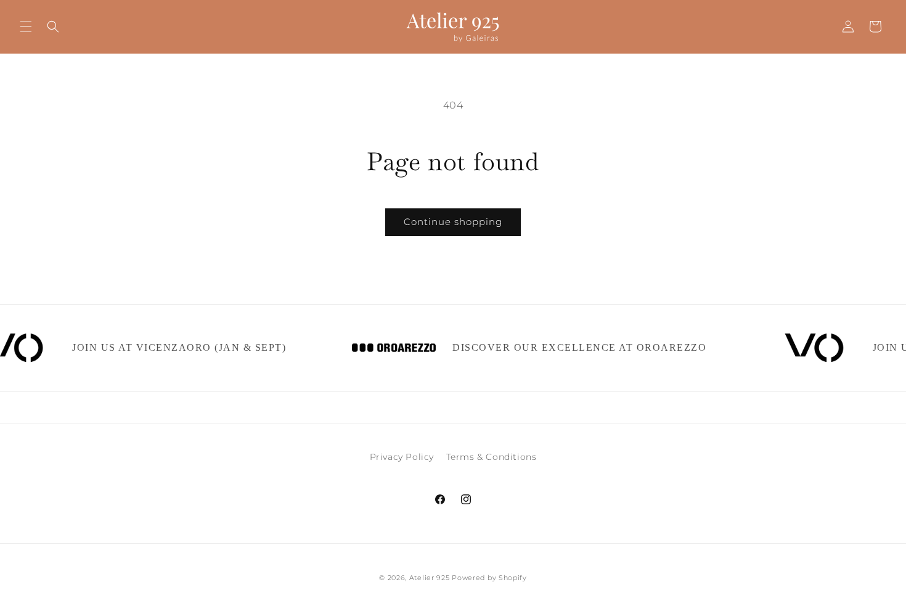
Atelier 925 (429, 577)
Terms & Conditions (491, 456)
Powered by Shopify (489, 577)
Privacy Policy (402, 456)
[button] (25, 26)
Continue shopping (453, 221)
